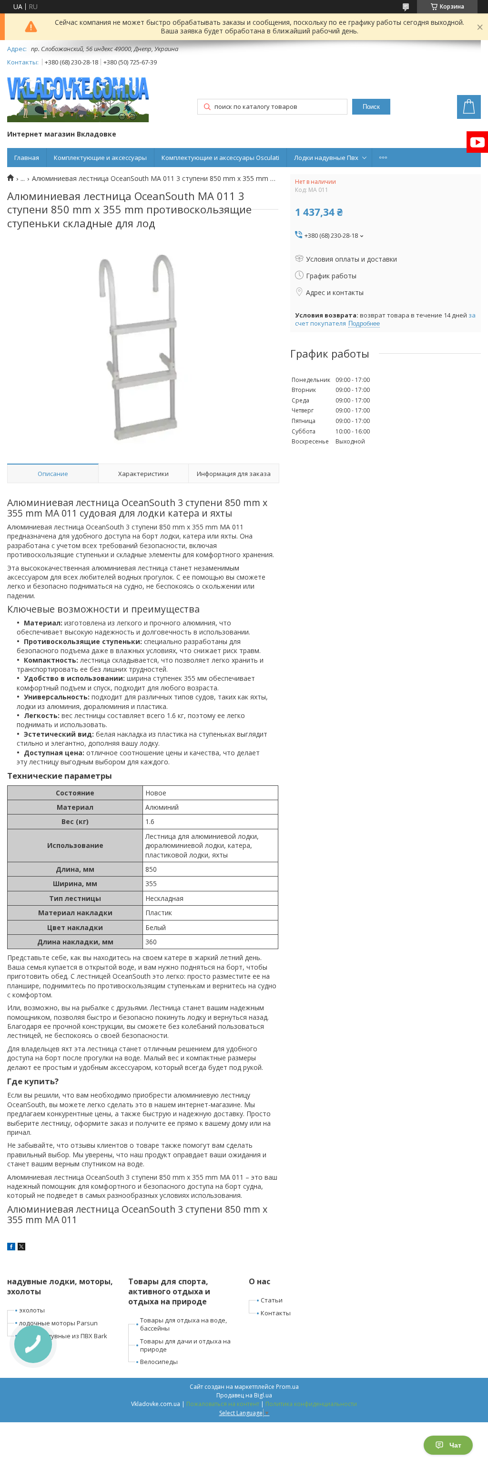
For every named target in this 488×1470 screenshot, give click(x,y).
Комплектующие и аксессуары (100, 157)
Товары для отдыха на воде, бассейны (183, 1324)
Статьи (272, 1300)
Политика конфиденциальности (311, 1404)
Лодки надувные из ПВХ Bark (63, 1336)
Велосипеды (159, 1361)
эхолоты (32, 1310)
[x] (21, 1247)
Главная (26, 157)
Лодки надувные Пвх (326, 157)
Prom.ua (287, 1387)
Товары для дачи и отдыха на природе (185, 1345)
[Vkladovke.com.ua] (78, 99)
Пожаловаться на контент (222, 1404)
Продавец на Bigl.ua (244, 1395)
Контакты (276, 1313)
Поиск (371, 106)
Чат (455, 1445)
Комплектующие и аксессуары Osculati (220, 157)
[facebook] (11, 1247)
